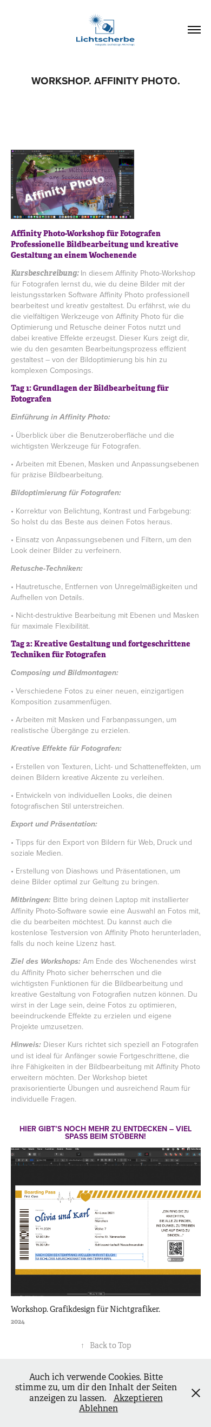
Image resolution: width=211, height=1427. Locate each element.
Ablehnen (98, 1408)
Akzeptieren (138, 1398)
